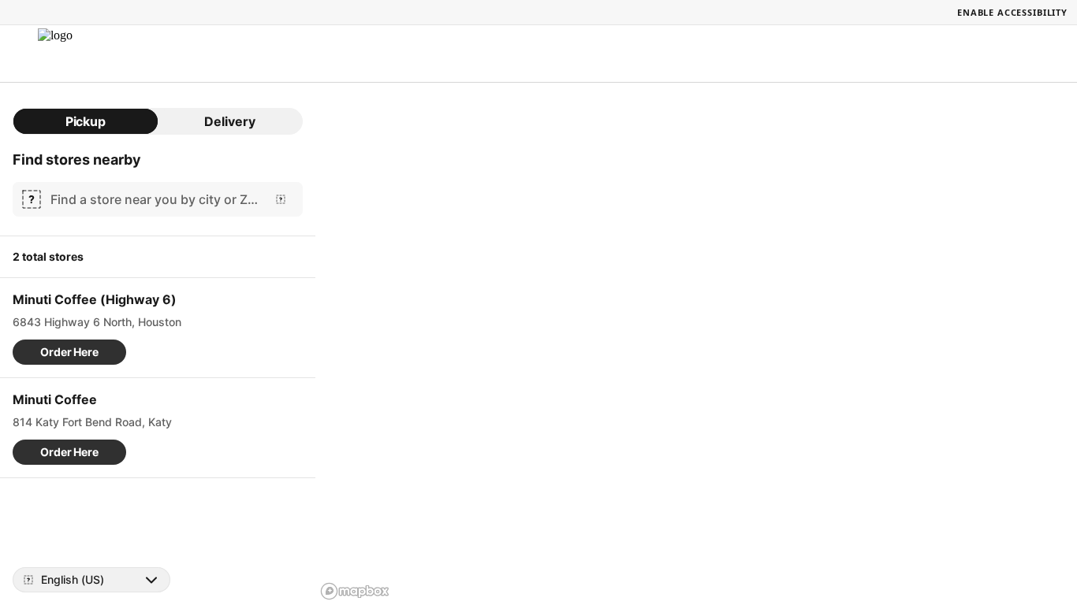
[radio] (85, 121)
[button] (69, 352)
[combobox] (154, 199)
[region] (696, 344)
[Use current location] (280, 199)
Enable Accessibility (1012, 12)
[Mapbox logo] (354, 591)
